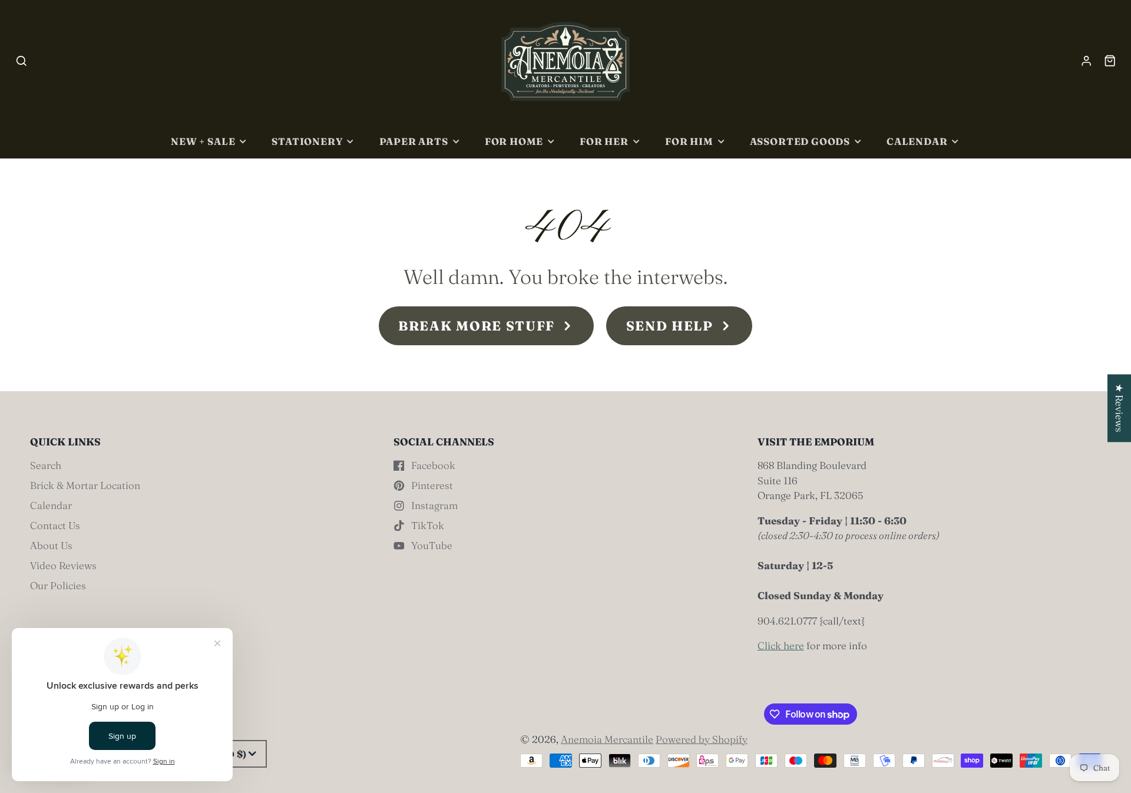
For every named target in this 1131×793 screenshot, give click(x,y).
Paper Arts (413, 141)
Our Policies (58, 585)
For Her (604, 141)
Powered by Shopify (702, 739)
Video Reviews (63, 565)
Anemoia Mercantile (607, 739)
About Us (51, 545)
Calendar (917, 141)
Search (45, 465)
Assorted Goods (800, 141)
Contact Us (55, 525)
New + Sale (203, 141)
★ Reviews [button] (1119, 408)
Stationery (307, 141)
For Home (514, 141)
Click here (781, 645)
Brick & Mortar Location (85, 485)
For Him (689, 141)
